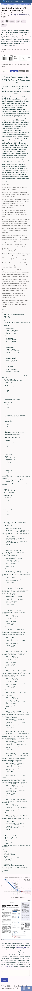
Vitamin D (21, 71)
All (27, 71)
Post (4, 986)
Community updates (21, 947)
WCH (12, 966)
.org (9, 1)
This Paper (14, 71)
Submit (4, 980)
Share (10, 986)
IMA (7, 966)
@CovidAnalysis (18, 986)
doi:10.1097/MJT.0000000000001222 (19, 15)
